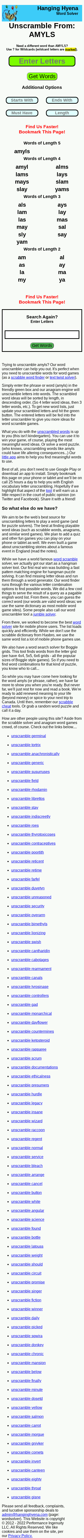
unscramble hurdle (26, 1094)
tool (49, 491)
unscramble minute (27, 1390)
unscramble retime (26, 870)
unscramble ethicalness (30, 1076)
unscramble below (26, 1372)
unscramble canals (26, 978)
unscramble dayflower (29, 1022)
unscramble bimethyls (29, 924)
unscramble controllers (30, 996)
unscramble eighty (26, 1479)
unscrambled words (53, 432)
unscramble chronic (27, 1354)
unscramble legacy (26, 1103)
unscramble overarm (28, 915)
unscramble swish (26, 942)
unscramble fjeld (24, 781)
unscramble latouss (27, 1246)
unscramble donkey (27, 1345)
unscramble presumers (30, 1085)
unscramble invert (26, 1461)
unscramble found (26, 1228)
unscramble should (27, 1264)
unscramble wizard (26, 1121)
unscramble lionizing (28, 933)
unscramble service (27, 1157)
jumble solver (44, 614)
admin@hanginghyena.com (25, 1515)
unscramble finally (26, 1381)
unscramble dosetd (27, 1399)
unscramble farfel (25, 879)
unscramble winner (27, 1309)
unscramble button (26, 1193)
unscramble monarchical (31, 1014)
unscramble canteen (28, 1470)
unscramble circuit (26, 1273)
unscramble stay (24, 808)
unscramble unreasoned (31, 897)
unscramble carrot (26, 1425)
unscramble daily (25, 1318)
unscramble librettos (28, 799)
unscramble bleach (27, 1166)
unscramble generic (27, 763)
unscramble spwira (26, 1336)
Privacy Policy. (20, 1536)
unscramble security (27, 906)
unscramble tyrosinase (30, 987)
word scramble (65, 559)
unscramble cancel (26, 1184)
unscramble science (27, 1219)
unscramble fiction (26, 1300)
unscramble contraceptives (33, 843)
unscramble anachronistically (35, 754)
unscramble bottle (26, 1237)
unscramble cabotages (30, 960)
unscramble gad (24, 1005)
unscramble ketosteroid (30, 1040)
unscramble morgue (27, 1434)
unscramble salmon (27, 1417)
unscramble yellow (26, 1408)
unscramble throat (26, 1488)
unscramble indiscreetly (30, 816)
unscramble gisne (26, 1497)
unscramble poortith (27, 852)
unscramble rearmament (31, 969)
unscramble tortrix (26, 745)
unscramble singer (26, 1291)
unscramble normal (27, 1148)
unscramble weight (26, 1255)
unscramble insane (27, 1112)
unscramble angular (27, 1211)
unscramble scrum (26, 1058)
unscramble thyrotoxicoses (33, 834)
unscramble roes (25, 825)
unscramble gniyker (27, 1443)
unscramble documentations (34, 1067)
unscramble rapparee (28, 1049)
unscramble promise (28, 1282)
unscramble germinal (28, 736)
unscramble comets (27, 1452)
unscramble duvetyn (28, 888)
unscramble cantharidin (30, 951)
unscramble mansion (28, 1363)
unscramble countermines (32, 1031)
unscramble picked (26, 1327)
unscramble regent (26, 1139)
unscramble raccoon (28, 1130)
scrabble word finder (28, 377)
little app (9, 457)
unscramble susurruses (30, 772)
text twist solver (62, 377)
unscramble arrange (27, 1175)
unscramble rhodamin (29, 790)
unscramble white (25, 1202)
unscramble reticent (27, 861)
